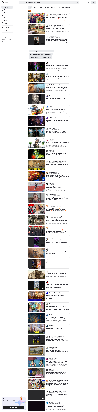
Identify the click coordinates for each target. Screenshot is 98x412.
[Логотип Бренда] (3, 2)
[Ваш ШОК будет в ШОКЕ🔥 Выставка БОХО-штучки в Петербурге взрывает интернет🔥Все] (36, 209)
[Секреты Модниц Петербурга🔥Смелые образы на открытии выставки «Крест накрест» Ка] (36, 231)
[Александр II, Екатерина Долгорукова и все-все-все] (36, 395)
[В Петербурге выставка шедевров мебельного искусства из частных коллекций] (36, 296)
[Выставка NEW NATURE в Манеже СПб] (36, 99)
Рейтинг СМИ (4, 37)
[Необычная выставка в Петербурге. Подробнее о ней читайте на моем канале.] (36, 242)
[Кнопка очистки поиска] (77, 2)
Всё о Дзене (4, 34)
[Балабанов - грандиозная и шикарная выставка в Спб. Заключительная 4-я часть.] (36, 340)
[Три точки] (69, 15)
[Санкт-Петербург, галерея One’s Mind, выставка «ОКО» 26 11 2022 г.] (36, 154)
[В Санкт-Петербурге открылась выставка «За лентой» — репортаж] (36, 121)
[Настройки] (88, 2)
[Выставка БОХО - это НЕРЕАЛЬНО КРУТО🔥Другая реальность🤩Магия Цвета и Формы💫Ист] (36, 18)
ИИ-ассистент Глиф (6, 35)
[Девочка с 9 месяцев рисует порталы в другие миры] (36, 264)
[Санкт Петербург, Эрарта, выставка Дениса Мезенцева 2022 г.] (36, 253)
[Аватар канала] (47, 15)
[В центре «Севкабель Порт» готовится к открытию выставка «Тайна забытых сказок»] (36, 373)
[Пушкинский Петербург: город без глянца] (36, 165)
